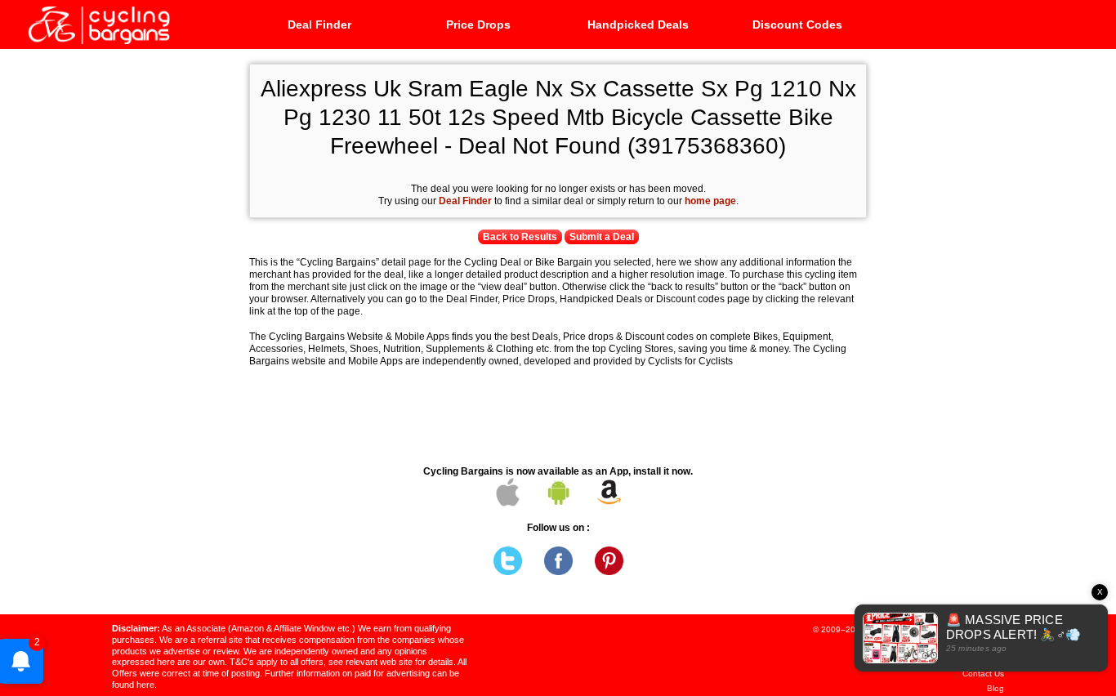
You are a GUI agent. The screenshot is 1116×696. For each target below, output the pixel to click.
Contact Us (983, 673)
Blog (995, 688)
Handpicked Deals (638, 24)
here (145, 684)
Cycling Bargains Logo (98, 23)
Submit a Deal (601, 237)
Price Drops (478, 24)
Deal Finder (319, 24)
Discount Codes (797, 24)
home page (710, 201)
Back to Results (520, 237)
